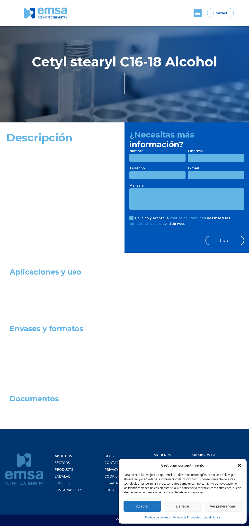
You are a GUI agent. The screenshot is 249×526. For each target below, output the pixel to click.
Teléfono (137, 168)
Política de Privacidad (186, 517)
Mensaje (136, 186)
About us (63, 455)
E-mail (193, 168)
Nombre (136, 151)
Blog (109, 455)
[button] (239, 465)
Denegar (182, 506)
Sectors (62, 462)
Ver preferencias (223, 506)
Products (64, 469)
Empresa (195, 151)
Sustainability (68, 490)
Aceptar (142, 506)
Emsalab (63, 476)
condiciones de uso (145, 223)
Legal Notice (212, 517)
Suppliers (63, 483)
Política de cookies (157, 517)
